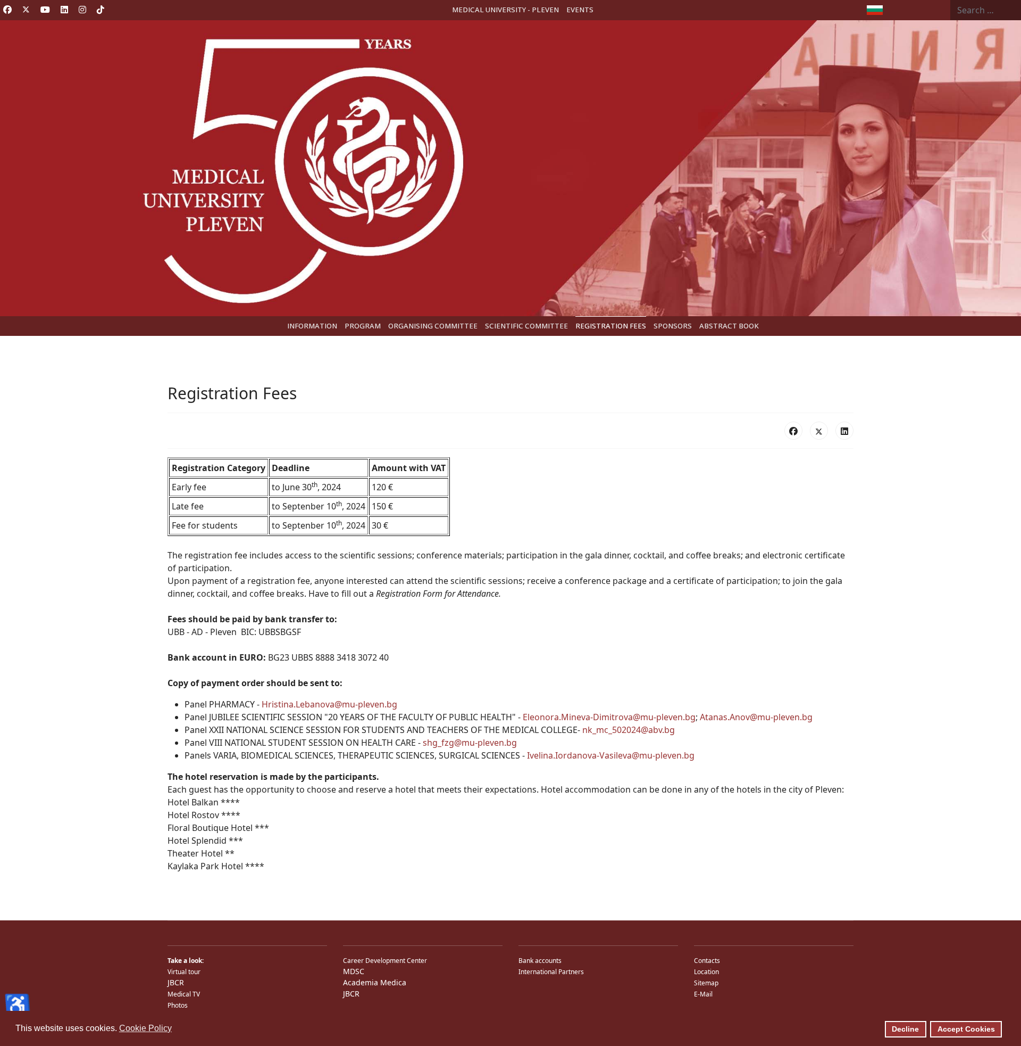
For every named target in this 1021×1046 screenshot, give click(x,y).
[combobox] (985, 10)
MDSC (353, 971)
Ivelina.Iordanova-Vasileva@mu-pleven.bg (610, 755)
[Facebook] (7, 9)
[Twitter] (26, 9)
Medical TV (184, 994)
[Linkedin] (64, 9)
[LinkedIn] (844, 431)
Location (706, 971)
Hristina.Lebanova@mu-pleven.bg (329, 704)
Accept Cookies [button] (966, 1029)
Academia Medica (374, 982)
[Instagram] (82, 9)
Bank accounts (540, 960)
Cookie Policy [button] (145, 1028)
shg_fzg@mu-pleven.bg (470, 742)
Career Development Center (385, 960)
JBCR (176, 982)
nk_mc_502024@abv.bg (628, 730)
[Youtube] (45, 9)
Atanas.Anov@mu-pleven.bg (756, 717)
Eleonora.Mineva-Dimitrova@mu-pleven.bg (609, 717)
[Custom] (100, 9)
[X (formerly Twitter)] (819, 431)
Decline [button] (905, 1029)
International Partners (551, 971)
